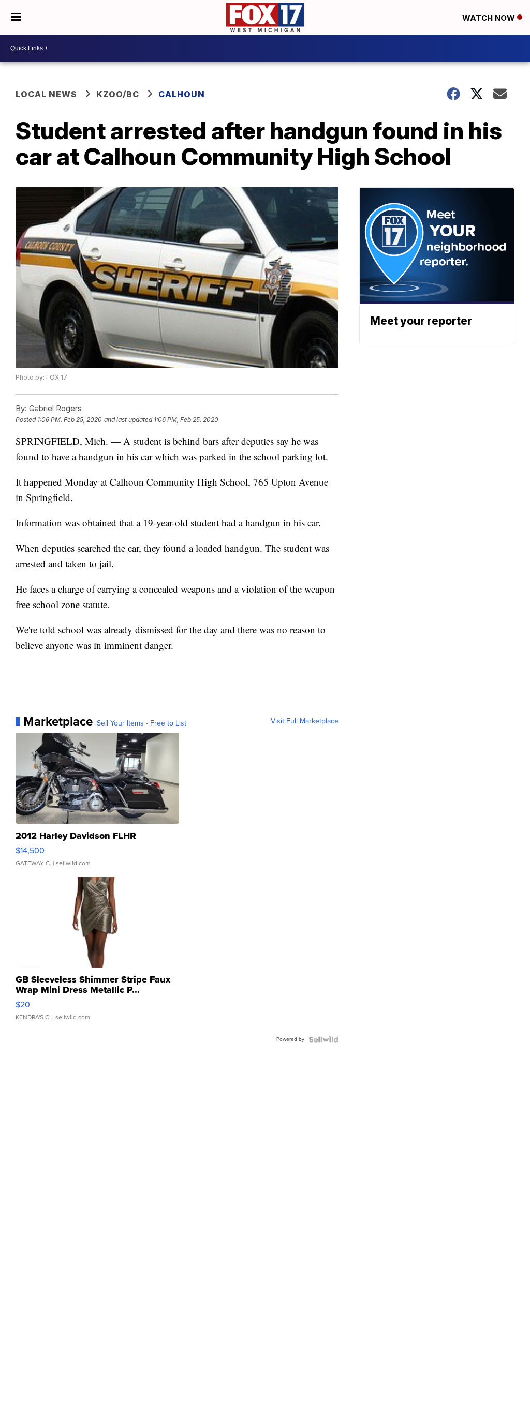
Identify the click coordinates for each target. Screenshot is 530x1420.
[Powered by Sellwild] (323, 1039)
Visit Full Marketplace (304, 721)
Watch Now (489, 18)
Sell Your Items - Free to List (141, 723)
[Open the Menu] (16, 17)
